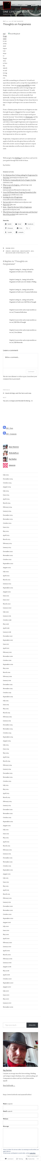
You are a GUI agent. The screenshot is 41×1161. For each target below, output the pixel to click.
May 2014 (6, 753)
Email (7, 1111)
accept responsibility (23, 85)
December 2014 (8, 725)
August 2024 (7, 487)
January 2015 (7, 721)
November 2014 (8, 729)
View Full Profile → (9, 1085)
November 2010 (8, 910)
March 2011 (6, 894)
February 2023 (7, 543)
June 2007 (6, 995)
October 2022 (7, 559)
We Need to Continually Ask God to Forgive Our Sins (19, 180)
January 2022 (7, 584)
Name (7, 1104)
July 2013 (5, 785)
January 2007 (7, 1003)
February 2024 (7, 507)
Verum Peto (10, 248)
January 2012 (7, 854)
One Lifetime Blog (16, 11)
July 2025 (6, 475)
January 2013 (7, 805)
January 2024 (7, 511)
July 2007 (6, 991)
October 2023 (7, 523)
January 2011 (7, 902)
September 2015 (8, 697)
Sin (28, 253)
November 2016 (8, 656)
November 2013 (8, 777)
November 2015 (8, 689)
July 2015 (5, 701)
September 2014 (8, 737)
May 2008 (6, 971)
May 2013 (6, 789)
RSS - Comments (11, 434)
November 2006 (8, 1007)
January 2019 (7, 616)
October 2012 (7, 817)
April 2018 (6, 628)
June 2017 (6, 644)
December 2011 (7, 858)
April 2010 (6, 938)
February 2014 (7, 765)
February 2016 (7, 676)
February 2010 (7, 942)
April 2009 (6, 951)
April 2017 (6, 648)
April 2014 (6, 757)
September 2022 (8, 563)
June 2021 (6, 596)
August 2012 (7, 826)
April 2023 (6, 535)
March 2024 (6, 503)
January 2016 (7, 680)
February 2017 (7, 652)
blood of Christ (8, 119)
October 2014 (7, 733)
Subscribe (32, 1025)
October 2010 (7, 914)
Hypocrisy (6, 205)
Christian (15, 251)
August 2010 (7, 922)
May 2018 (6, 624)
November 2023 (8, 519)
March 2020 (7, 604)
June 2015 (6, 705)
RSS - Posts (9, 428)
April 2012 (6, 842)
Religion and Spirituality (16, 253)
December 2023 (8, 515)
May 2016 (6, 668)
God (32, 251)
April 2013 (6, 793)
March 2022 (6, 580)
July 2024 (6, 491)
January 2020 (7, 608)
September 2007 (8, 983)
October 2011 (7, 866)
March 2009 (7, 955)
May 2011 (5, 886)
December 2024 (8, 479)
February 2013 (7, 801)
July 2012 (6, 830)
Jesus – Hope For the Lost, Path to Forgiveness (17, 207)
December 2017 (7, 636)
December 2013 (7, 773)
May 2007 (6, 999)
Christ (8, 251)
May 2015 (6, 709)
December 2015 (7, 684)
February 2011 (7, 898)
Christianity (29, 117)
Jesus (18, 112)
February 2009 (7, 959)
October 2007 (7, 979)
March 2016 (6, 672)
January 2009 (7, 963)
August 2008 (7, 967)
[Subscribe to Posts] (4, 428)
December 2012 (8, 809)
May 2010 (6, 934)
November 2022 (8, 555)
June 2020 (6, 600)
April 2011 (6, 890)
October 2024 (7, 483)
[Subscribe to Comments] (4, 434)
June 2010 (6, 930)
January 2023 (7, 547)
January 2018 (7, 632)
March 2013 (6, 797)
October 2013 (7, 781)
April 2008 (6, 975)
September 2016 (8, 664)
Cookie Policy (33, 1153)
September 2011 (8, 870)
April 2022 (6, 576)
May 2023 (6, 531)
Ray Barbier (18, 21)
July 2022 (6, 572)
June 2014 (6, 749)
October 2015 (7, 693)
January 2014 (7, 769)
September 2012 (8, 822)
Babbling (18, 158)
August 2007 (7, 987)
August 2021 (7, 592)
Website (5, 1119)
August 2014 (7, 741)
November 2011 (7, 862)
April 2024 (6, 499)
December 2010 (8, 906)
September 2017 (8, 640)
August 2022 (7, 568)
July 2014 (6, 745)
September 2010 (8, 918)
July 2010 (6, 926)
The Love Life (7, 202)
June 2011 (6, 882)
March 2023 (6, 539)
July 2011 (5, 878)
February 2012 (7, 850)
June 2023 (6, 527)
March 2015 (6, 713)
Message (6, 1126)
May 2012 (6, 838)
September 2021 (8, 588)
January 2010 (7, 947)
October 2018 (7, 620)
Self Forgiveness (5, 36)
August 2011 (6, 874)
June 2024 (6, 495)
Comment (31, 371)
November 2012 (8, 813)
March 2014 (6, 761)
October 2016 (7, 660)
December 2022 (8, 551)
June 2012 (6, 834)
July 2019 (6, 612)
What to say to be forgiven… (11, 185)
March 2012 (6, 846)
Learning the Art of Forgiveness (12, 197)
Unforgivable (7, 187)
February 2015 (7, 717)
